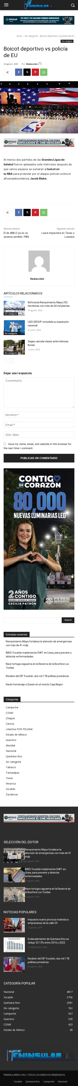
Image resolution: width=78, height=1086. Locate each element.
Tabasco (11, 767)
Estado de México (16, 734)
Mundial (10, 745)
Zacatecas (12, 794)
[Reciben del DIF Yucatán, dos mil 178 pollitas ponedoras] (14, 964)
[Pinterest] (35, 72)
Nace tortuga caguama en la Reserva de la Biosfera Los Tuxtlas (37, 665)
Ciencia (10, 723)
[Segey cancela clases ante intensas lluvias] (14, 347)
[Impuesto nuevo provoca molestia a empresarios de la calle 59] (14, 925)
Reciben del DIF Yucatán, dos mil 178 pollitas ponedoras (37, 676)
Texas (9, 778)
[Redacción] (40, 64)
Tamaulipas (12, 772)
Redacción (32, 64)
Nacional (11, 751)
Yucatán (10, 789)
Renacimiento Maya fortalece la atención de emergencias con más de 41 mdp (39, 643)
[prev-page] (6, 360)
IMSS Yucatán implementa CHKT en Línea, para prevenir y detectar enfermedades (39, 654)
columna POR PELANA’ (19, 729)
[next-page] (11, 360)
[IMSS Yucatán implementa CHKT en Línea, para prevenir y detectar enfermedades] (14, 875)
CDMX (9, 713)
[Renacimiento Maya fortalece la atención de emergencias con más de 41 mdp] (14, 855)
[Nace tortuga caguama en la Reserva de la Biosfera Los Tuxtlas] (14, 894)
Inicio (19, 36)
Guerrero (11, 740)
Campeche (12, 707)
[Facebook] (18, 72)
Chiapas (10, 718)
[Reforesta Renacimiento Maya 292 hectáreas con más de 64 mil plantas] (14, 308)
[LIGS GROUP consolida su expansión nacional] (14, 327)
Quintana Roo (14, 756)
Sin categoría (31, 36)
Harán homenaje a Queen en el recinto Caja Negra (34, 684)
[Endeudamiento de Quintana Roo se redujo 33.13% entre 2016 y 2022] (14, 944)
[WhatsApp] (43, 72)
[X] (27, 72)
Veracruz (11, 783)
